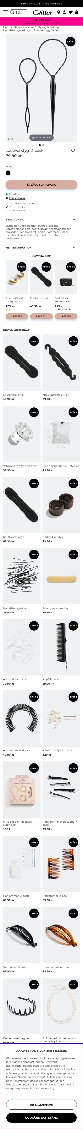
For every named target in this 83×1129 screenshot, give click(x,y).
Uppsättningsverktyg (16, 30)
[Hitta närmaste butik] (59, 12)
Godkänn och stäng (41, 1118)
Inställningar (41, 1104)
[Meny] (6, 12)
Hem (6, 27)
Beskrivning (15, 219)
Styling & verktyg (48, 27)
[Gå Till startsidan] (41, 12)
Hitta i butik (17, 198)
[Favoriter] (72, 12)
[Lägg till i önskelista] (73, 150)
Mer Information (19, 247)
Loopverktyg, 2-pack (47, 30)
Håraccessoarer (23, 27)
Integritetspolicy (16, 1088)
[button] (66, 12)
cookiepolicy (46, 1088)
